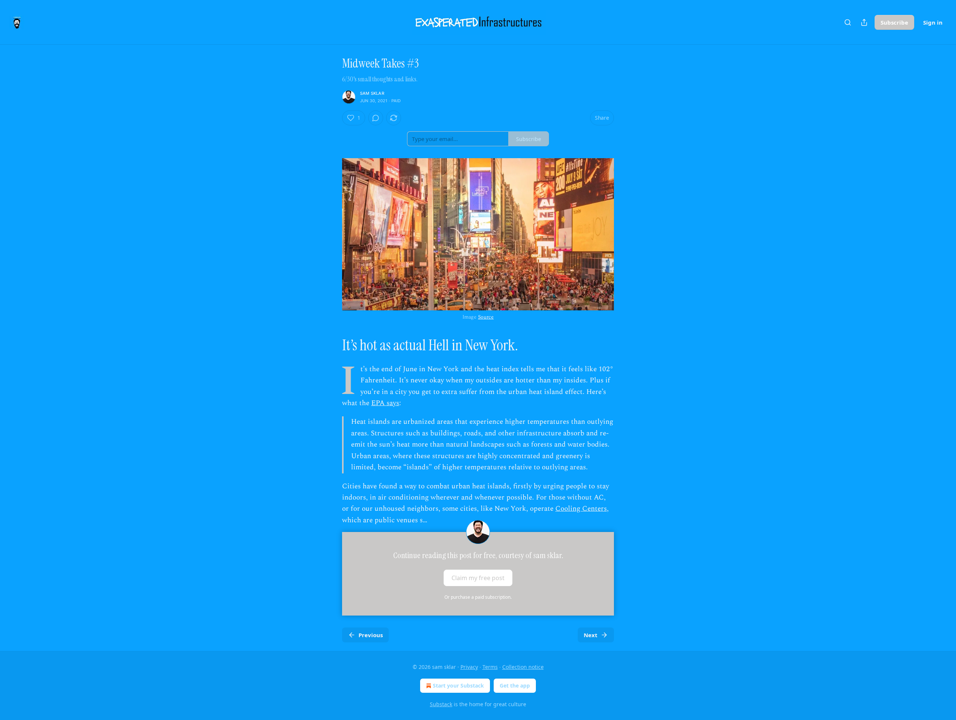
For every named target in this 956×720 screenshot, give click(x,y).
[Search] (847, 22)
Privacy (469, 666)
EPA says (385, 403)
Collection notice (523, 666)
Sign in (933, 22)
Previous (370, 635)
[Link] (332, 345)
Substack (441, 704)
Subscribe (894, 22)
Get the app (515, 685)
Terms (490, 666)
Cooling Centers (581, 508)
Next (591, 635)
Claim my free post (478, 578)
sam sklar (372, 93)
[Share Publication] (864, 22)
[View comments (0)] (375, 117)
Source (486, 317)
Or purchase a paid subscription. (478, 597)
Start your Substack (458, 685)
